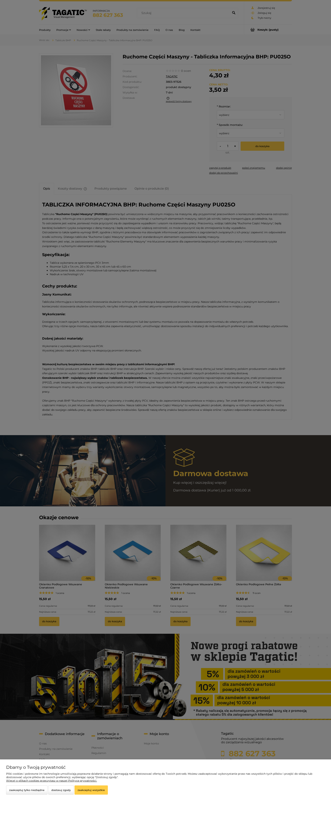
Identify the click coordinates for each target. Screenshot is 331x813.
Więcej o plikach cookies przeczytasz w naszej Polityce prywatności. (51, 780)
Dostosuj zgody (61, 790)
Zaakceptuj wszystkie (91, 790)
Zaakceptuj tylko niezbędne (26, 790)
